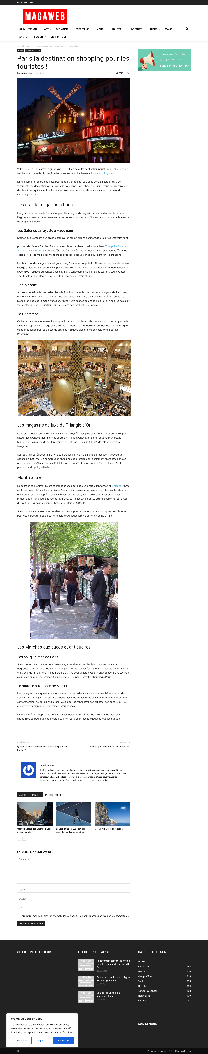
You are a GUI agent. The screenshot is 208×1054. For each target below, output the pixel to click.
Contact (162, 1051)
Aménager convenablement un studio (110, 746)
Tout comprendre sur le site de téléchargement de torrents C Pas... (113, 964)
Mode (99, 29)
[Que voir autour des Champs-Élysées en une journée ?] (35, 814)
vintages (116, 485)
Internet (136, 29)
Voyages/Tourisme (33, 50)
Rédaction (151, 1051)
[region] (42, 1030)
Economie (62, 29)
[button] (187, 29)
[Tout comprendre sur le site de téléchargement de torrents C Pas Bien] (86, 965)
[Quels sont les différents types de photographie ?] (86, 981)
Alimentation (28, 29)
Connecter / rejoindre (26, 2)
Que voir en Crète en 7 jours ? (109, 829)
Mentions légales (183, 1051)
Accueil (20, 45)
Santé (23, 36)
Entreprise (82, 29)
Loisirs (153, 29)
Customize (21, 1040)
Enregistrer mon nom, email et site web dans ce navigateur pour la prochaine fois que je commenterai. (75, 915)
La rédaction (26, 73)
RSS (170, 1051)
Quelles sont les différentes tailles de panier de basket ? (42, 748)
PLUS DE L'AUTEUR (55, 795)
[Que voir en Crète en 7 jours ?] (112, 814)
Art (46, 29)
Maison (169, 29)
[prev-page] (19, 839)
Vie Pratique (58, 36)
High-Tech (116, 29)
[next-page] (24, 839)
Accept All (63, 1040)
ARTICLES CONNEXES (30, 795)
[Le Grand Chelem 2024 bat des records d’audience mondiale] (73, 814)
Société (38, 36)
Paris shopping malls (103, 173)
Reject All (42, 1040)
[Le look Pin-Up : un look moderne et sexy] (86, 997)
